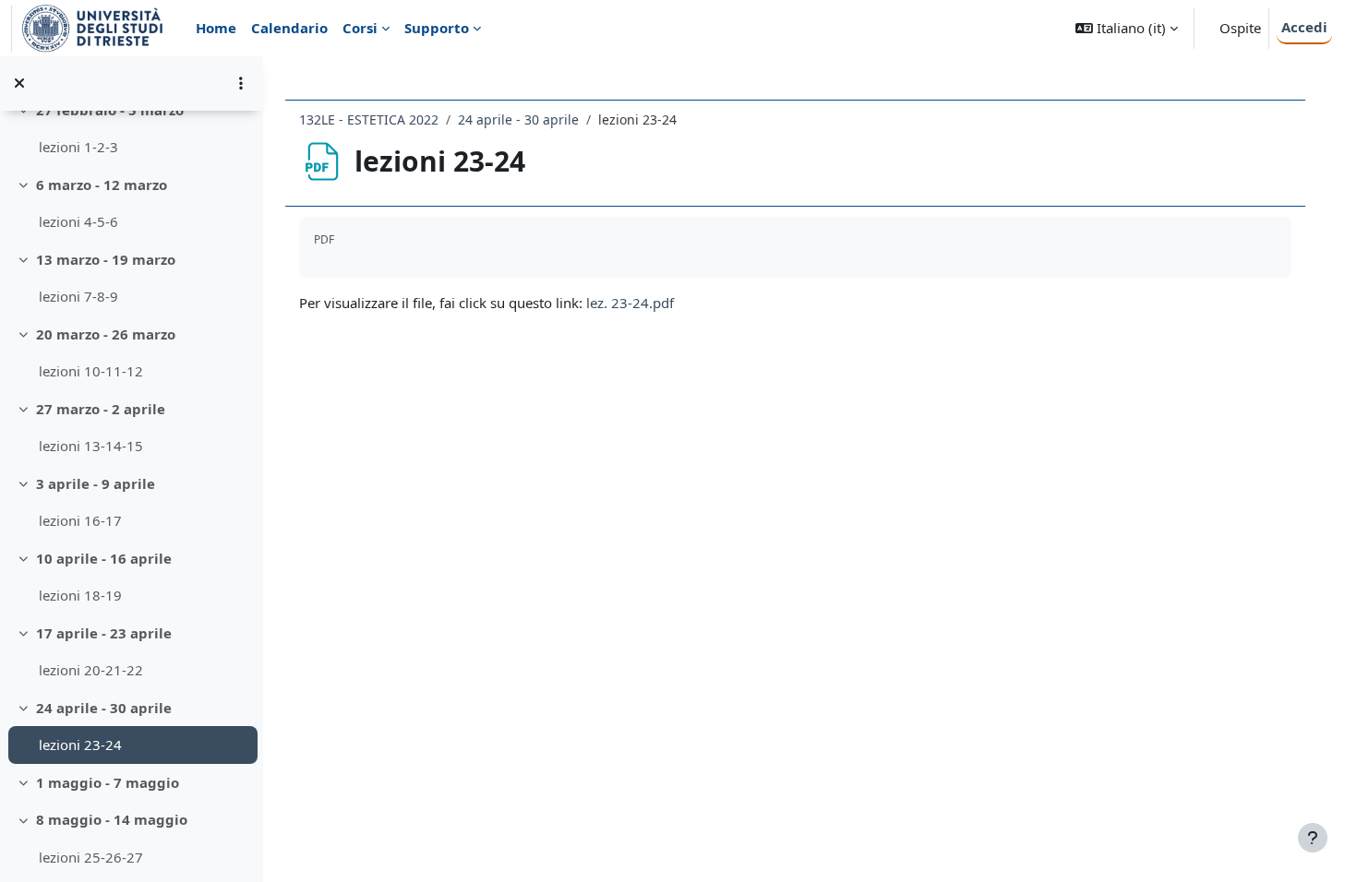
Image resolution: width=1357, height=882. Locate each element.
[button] (1126, 28)
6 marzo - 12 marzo (101, 184)
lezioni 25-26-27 (91, 857)
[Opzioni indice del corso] (241, 83)
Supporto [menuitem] (436, 27)
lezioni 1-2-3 (78, 146)
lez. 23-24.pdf (630, 302)
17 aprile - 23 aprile (104, 633)
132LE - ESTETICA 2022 (368, 119)
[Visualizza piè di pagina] (1312, 837)
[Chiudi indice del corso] (19, 83)
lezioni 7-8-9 (78, 296)
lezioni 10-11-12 (91, 371)
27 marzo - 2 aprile (100, 408)
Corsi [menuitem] (360, 27)
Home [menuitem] (216, 27)
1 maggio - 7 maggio (107, 782)
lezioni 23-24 (80, 744)
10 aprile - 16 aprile (104, 558)
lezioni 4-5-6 (78, 221)
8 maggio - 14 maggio (111, 819)
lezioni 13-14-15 (91, 445)
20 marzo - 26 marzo (105, 334)
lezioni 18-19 (80, 595)
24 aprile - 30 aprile (104, 707)
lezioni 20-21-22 (91, 670)
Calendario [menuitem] (289, 27)
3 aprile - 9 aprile (95, 483)
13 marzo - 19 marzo (105, 259)
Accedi (1304, 27)
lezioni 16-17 (80, 520)
